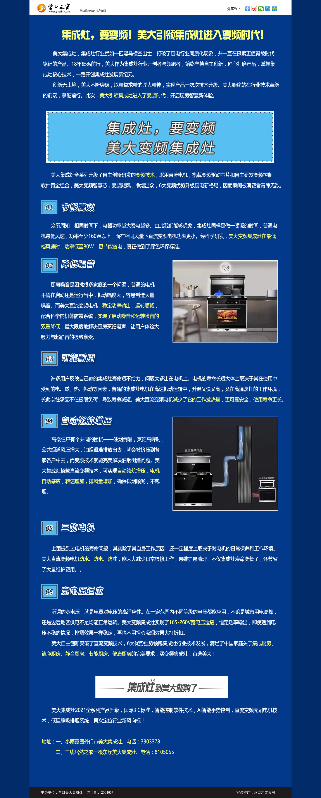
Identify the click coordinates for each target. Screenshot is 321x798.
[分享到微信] (261, 8)
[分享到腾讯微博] (268, 8)
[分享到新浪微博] (254, 8)
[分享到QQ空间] (274, 8)
